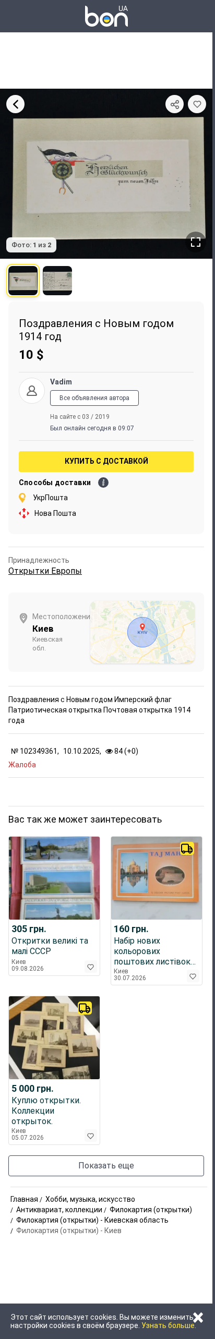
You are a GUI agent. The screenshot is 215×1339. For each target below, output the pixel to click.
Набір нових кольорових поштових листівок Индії (152, 951)
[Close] (15, 104)
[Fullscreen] (195, 242)
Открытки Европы (45, 571)
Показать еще (106, 1166)
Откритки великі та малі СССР (49, 946)
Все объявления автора (94, 398)
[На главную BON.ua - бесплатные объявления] (106, 16)
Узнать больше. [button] (168, 1325)
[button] (197, 104)
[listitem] (23, 280)
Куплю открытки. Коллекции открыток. (46, 1110)
